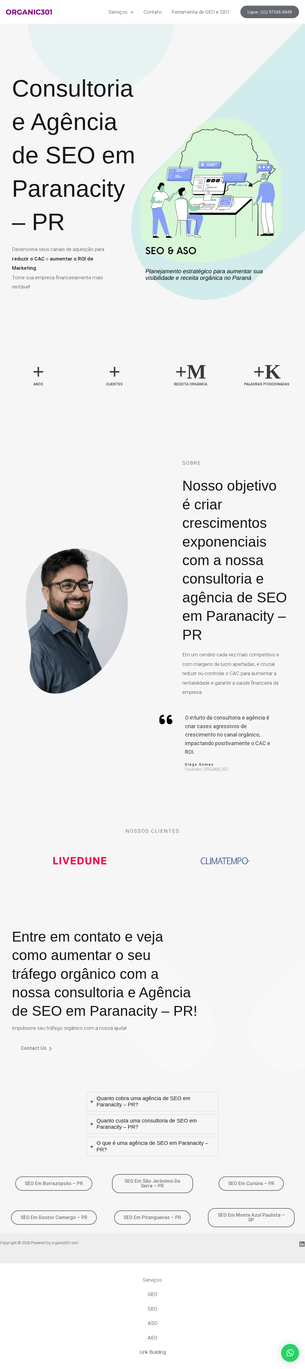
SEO (152, 1309)
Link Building (152, 1352)
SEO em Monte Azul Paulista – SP (251, 1217)
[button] (130, 12)
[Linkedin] (302, 1244)
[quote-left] (165, 719)
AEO (152, 1338)
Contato (153, 12)
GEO (152, 1294)
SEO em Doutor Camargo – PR (54, 1217)
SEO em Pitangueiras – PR (152, 1217)
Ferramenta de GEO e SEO (200, 12)
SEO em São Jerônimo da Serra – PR (152, 1183)
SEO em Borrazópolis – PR (54, 1183)
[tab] (152, 1101)
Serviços (117, 12)
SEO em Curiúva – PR (251, 1183)
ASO (153, 1323)
